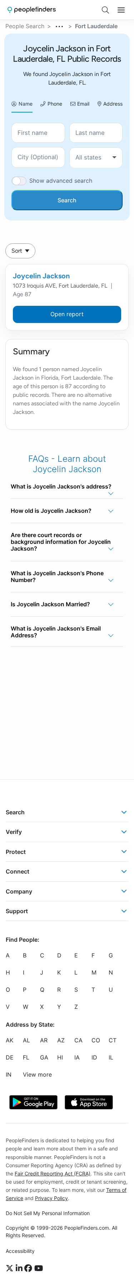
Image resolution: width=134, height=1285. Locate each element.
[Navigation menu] (121, 10)
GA (44, 1057)
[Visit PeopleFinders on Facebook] (29, 1268)
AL (26, 1040)
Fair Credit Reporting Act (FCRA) (52, 1173)
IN (8, 1074)
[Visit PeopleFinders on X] (11, 1268)
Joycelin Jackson (41, 276)
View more (37, 1074)
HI (60, 1057)
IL (111, 1057)
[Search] (105, 10)
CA (78, 1040)
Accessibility (20, 1251)
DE (10, 1057)
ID (94, 1057)
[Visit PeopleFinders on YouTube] (38, 1268)
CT (112, 1040)
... (59, 25)
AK (9, 1040)
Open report (67, 314)
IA (77, 1057)
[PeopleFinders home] (32, 10)
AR (44, 1040)
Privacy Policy (51, 1198)
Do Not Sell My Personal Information (48, 1213)
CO (95, 1040)
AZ (61, 1040)
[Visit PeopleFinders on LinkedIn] (20, 1268)
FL (26, 1057)
